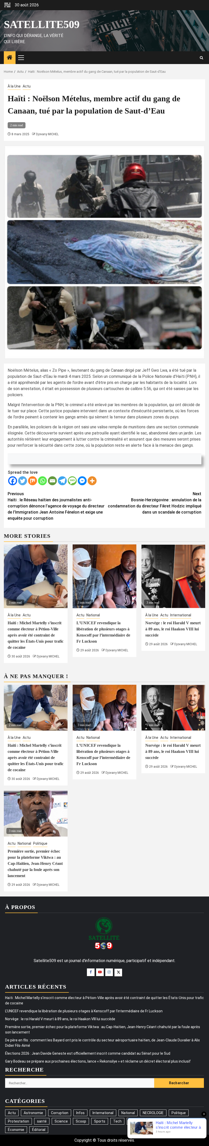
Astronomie (33, 1113)
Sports (99, 1121)
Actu (27, 86)
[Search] (201, 58)
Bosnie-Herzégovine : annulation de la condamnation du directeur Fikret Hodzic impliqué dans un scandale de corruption (154, 503)
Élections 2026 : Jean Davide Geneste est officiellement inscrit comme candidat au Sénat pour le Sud (87, 1053)
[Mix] (32, 480)
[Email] (52, 480)
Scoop (81, 1121)
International (180, 615)
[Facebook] (12, 480)
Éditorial (38, 1130)
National (93, 615)
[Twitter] (22, 480)
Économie (16, 1130)
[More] (92, 480)
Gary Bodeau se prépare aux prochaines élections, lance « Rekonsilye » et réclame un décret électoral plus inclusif (98, 1061)
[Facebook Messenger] (82, 480)
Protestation (18, 1121)
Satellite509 (42, 24)
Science (61, 1121)
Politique (40, 843)
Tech (117, 1121)
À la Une (14, 86)
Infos (80, 1113)
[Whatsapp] (42, 480)
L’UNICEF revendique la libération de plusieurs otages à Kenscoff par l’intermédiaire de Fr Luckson (84, 1011)
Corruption (59, 1113)
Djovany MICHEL (47, 134)
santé (42, 1121)
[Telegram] (62, 480)
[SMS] (72, 480)
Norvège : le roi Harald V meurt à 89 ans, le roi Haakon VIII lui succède (173, 629)
